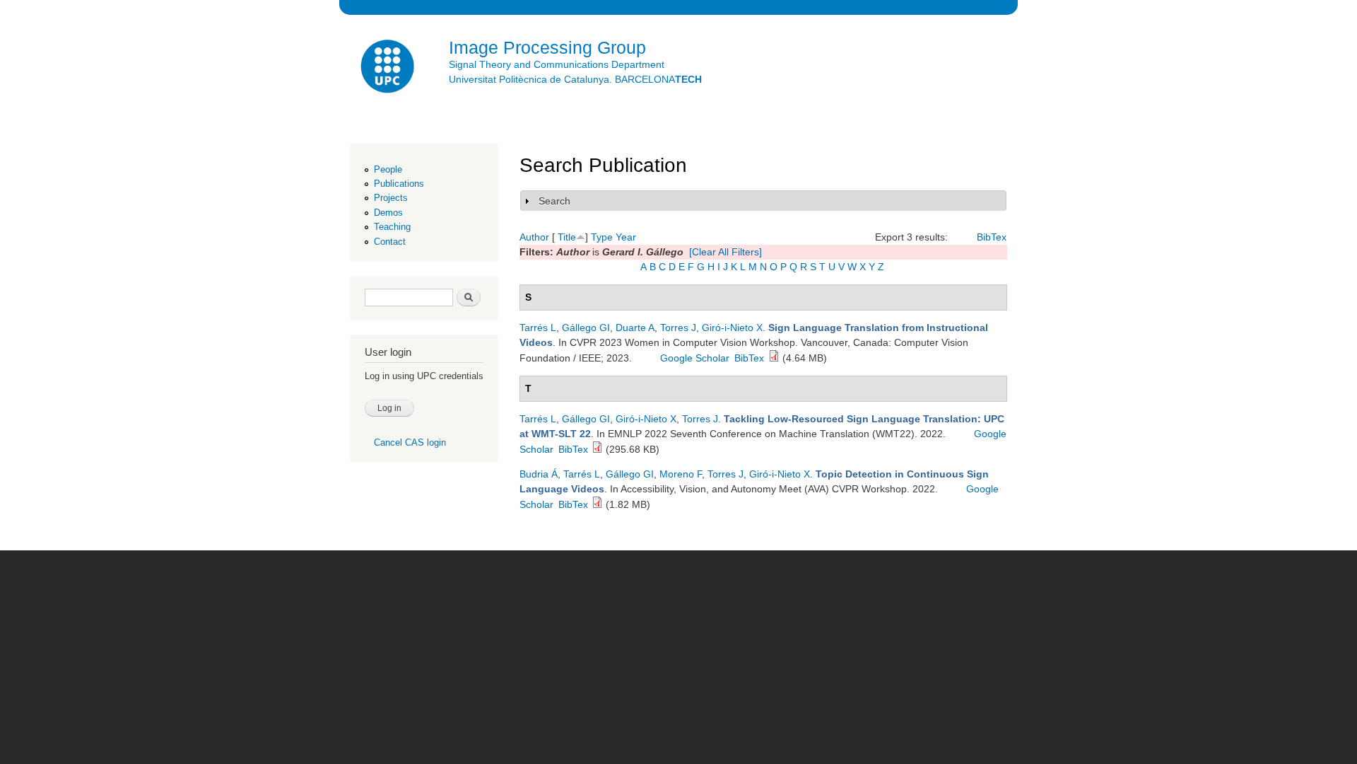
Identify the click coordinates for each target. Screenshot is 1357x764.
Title (567, 237)
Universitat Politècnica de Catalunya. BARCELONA (575, 79)
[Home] (388, 68)
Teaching (392, 226)
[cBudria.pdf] (597, 504)
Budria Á (538, 474)
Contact (390, 241)
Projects (391, 197)
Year (626, 237)
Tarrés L (537, 327)
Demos (388, 212)
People (388, 169)
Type (602, 237)
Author (534, 237)
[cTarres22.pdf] (597, 449)
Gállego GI (586, 327)
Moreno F (680, 474)
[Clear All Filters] (725, 251)
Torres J (678, 327)
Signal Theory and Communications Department (556, 64)
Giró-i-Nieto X (732, 327)
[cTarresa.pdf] (774, 358)
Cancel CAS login (410, 442)
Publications (399, 183)
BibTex (991, 237)
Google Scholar (694, 358)
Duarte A (635, 327)
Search (554, 201)
